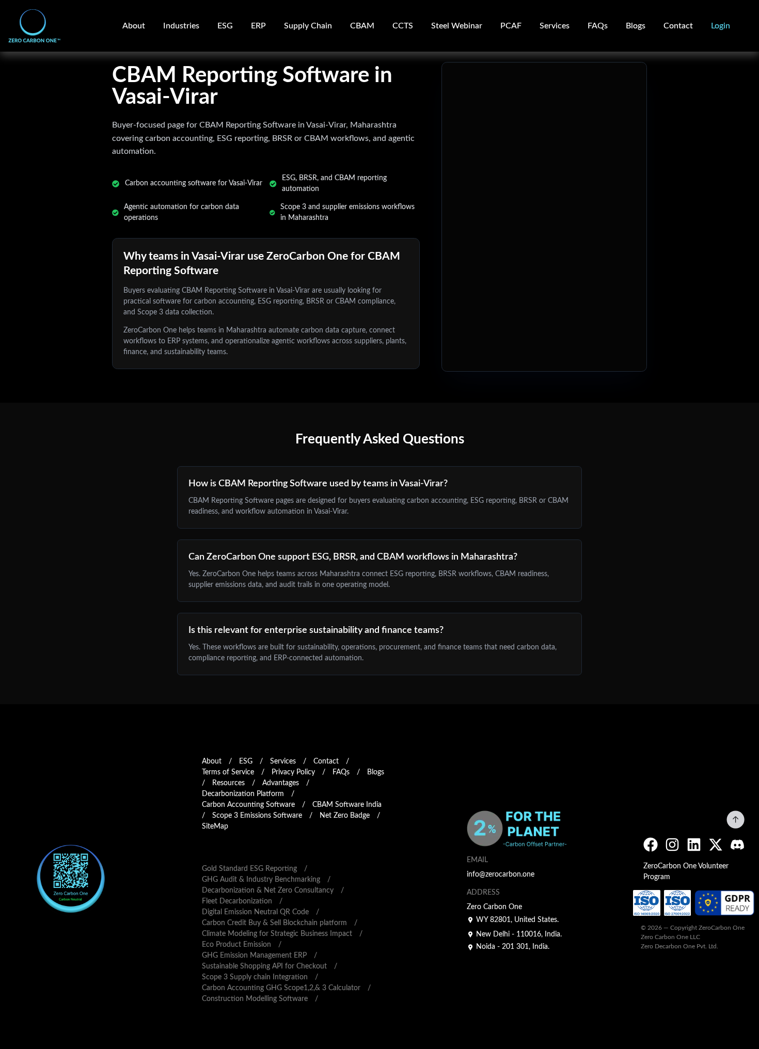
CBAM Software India (347, 804)
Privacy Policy (293, 772)
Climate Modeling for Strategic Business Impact (277, 933)
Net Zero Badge (345, 815)
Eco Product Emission (236, 944)
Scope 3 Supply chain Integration (255, 977)
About (133, 26)
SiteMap (215, 826)
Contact (678, 26)
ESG (225, 26)
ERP (258, 26)
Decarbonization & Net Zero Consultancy (268, 890)
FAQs (598, 26)
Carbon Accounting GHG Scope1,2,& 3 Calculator (281, 988)
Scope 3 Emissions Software (257, 815)
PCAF (510, 26)
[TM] (25, 25)
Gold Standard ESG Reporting (249, 868)
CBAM (362, 26)
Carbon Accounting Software (248, 804)
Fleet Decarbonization (237, 901)
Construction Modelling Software (255, 999)
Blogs (635, 26)
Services (283, 761)
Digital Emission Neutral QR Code (255, 912)
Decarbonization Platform (243, 794)
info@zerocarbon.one (500, 874)
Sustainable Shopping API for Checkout (264, 966)
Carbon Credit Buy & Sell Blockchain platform (274, 923)
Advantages (280, 783)
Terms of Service (228, 772)
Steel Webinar (456, 26)
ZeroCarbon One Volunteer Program (686, 872)
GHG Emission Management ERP (254, 955)
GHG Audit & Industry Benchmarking (261, 879)
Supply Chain (308, 26)
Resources (228, 783)
